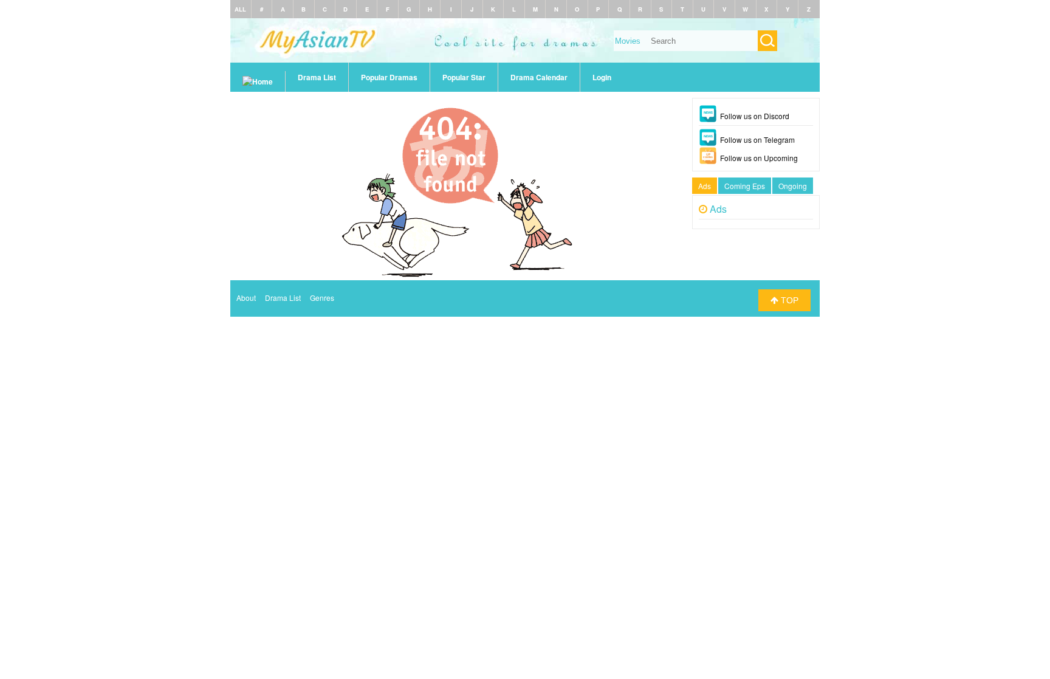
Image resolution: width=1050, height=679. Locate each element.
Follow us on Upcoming (759, 158)
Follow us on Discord (754, 116)
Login (601, 77)
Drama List (317, 77)
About (246, 297)
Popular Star (464, 77)
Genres (322, 297)
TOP (788, 300)
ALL (240, 9)
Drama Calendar (539, 77)
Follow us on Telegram (757, 139)
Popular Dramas (389, 77)
